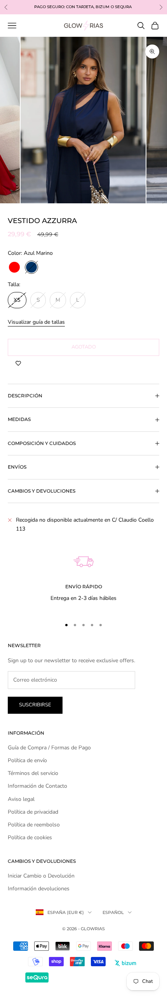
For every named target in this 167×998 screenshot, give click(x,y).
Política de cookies (30, 837)
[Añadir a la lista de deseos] (18, 363)
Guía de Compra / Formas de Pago (49, 747)
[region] (83, 574)
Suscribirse (35, 704)
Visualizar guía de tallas (36, 322)
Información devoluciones (39, 888)
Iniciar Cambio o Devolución (41, 875)
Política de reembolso (34, 824)
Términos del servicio (33, 773)
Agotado (83, 347)
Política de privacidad (33, 812)
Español (113, 912)
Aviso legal (21, 799)
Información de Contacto (37, 786)
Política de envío (27, 760)
